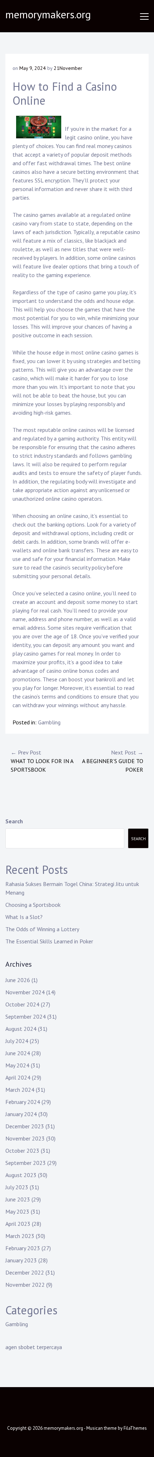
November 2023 (25, 1138)
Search (14, 821)
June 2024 (17, 1053)
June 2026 (17, 980)
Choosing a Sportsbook (33, 904)
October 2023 (22, 1150)
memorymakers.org (48, 14)
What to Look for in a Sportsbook (42, 761)
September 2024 (25, 1016)
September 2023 (25, 1162)
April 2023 (17, 1223)
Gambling (49, 722)
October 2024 (22, 1004)
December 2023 (24, 1126)
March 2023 (19, 1235)
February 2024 (22, 1101)
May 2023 (17, 1211)
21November (68, 68)
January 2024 (21, 1114)
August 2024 (21, 1028)
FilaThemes (135, 1428)
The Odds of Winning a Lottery (42, 929)
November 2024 (25, 992)
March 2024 (19, 1089)
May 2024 (17, 1065)
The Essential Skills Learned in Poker (49, 941)
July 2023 (16, 1187)
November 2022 (25, 1284)
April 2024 (17, 1077)
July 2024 (16, 1040)
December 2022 (24, 1272)
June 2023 (17, 1199)
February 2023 (22, 1248)
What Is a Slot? (24, 916)
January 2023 (21, 1260)
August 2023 (21, 1175)
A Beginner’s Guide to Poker (112, 761)
